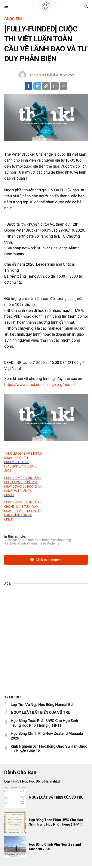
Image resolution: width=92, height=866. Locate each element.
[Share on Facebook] (28, 86)
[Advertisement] (46, 635)
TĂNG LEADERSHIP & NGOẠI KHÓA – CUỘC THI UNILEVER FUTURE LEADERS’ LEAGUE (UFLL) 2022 (23, 462)
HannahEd (40, 74)
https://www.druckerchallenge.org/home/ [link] (39, 384)
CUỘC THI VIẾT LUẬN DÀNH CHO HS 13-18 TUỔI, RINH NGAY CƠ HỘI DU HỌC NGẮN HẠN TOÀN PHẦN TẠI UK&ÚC (23, 486)
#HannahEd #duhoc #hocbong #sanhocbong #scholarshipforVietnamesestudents (37, 541)
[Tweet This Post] (37, 86)
